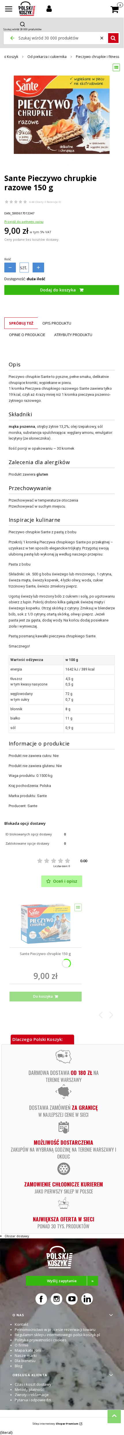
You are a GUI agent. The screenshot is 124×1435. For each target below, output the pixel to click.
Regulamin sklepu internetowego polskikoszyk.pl (57, 1334)
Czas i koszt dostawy (33, 1384)
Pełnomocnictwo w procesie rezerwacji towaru (55, 1329)
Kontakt (21, 1324)
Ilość (7, 259)
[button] (8, 9)
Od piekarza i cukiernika (47, 56)
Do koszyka (43, 996)
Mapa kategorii (28, 1350)
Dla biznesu (25, 1360)
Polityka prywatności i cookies (41, 1339)
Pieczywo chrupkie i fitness (97, 56)
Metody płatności (29, 1389)
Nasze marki (26, 1355)
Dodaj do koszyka (58, 290)
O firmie (22, 1345)
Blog (18, 1365)
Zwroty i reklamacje (32, 1394)
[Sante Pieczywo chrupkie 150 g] (46, 923)
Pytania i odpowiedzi (33, 1399)
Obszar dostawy (17, 1236)
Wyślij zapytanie (70, 1280)
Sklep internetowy (55, 1423)
